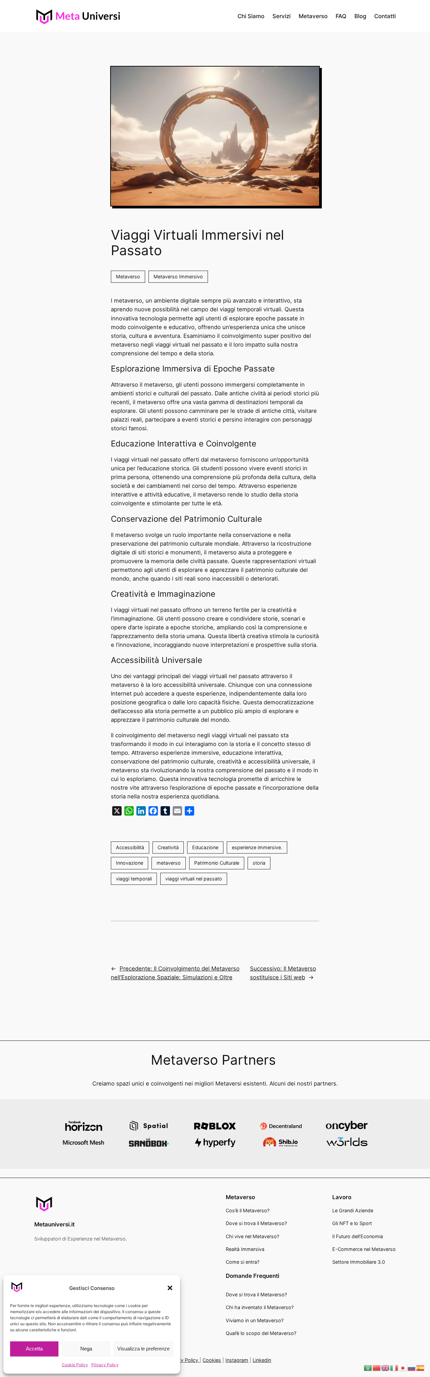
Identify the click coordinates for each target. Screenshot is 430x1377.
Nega (86, 1348)
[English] (385, 1367)
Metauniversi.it (54, 1224)
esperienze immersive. (257, 847)
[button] (170, 1288)
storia (259, 863)
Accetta (34, 1348)
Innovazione (129, 863)
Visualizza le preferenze (143, 1348)
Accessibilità (130, 847)
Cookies (212, 1360)
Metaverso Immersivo (178, 276)
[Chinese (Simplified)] (377, 1367)
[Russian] (411, 1367)
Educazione (205, 847)
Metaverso (128, 276)
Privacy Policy (105, 1364)
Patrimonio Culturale (216, 863)
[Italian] (394, 1367)
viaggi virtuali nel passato (193, 878)
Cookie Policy (75, 1364)
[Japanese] (403, 1367)
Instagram (236, 1360)
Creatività (168, 847)
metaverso (169, 863)
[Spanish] (420, 1367)
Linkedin (262, 1360)
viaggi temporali (134, 878)
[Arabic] (368, 1367)
